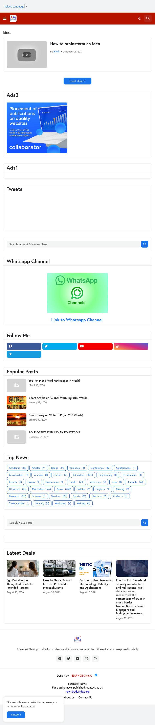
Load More (76, 81)
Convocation (18, 475)
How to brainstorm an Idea (75, 43)
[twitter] (59, 346)
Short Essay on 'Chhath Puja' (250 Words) (56, 415)
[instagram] (131, 346)
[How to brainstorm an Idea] (27, 54)
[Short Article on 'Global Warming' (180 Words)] (16, 402)
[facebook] (24, 346)
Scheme (38, 496)
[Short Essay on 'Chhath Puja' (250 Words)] (16, 419)
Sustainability (19, 503)
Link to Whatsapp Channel (77, 319)
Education (83, 475)
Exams (34, 482)
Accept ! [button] (16, 715)
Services (59, 496)
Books (57, 468)
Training (42, 503)
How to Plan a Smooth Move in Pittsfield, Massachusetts (57, 583)
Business (77, 468)
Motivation (41, 489)
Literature (17, 489)
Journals (135, 482)
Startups (99, 496)
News (64, 489)
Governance (54, 482)
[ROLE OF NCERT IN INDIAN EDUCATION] (16, 437)
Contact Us (85, 697)
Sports (79, 496)
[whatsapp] (95, 658)
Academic (17, 468)
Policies (83, 489)
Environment (132, 475)
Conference (100, 468)
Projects (103, 489)
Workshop (63, 503)
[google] (59, 354)
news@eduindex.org (78, 691)
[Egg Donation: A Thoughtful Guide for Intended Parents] (23, 568)
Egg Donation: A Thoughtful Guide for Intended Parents (20, 583)
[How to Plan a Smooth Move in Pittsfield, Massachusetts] (59, 568)
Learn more (28, 706)
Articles (38, 468)
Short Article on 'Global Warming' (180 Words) (58, 398)
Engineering (108, 475)
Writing (83, 503)
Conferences (125, 468)
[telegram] (24, 354)
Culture (60, 475)
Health (76, 482)
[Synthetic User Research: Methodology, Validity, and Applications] (96, 568)
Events (15, 482)
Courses (41, 475)
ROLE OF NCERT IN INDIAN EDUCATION (54, 432)
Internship (97, 482)
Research (17, 496)
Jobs (117, 482)
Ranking (122, 489)
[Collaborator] (37, 152)
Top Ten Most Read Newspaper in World (54, 380)
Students (119, 496)
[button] (5, 18)
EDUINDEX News (82, 675)
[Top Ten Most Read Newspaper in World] (16, 385)
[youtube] (95, 346)
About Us (68, 697)
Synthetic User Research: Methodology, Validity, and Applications (96, 583)
